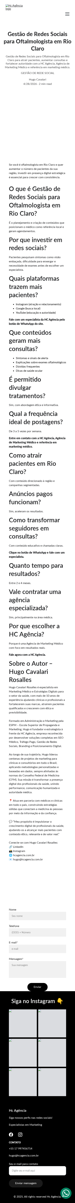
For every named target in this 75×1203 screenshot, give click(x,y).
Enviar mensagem (25, 1183)
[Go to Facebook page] (11, 1135)
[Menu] (67, 14)
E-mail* (13, 942)
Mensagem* (16, 959)
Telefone (14, 926)
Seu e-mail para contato (23, 1164)
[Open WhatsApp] (66, 1193)
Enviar (37, 987)
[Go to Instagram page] (20, 1135)
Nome (12, 909)
